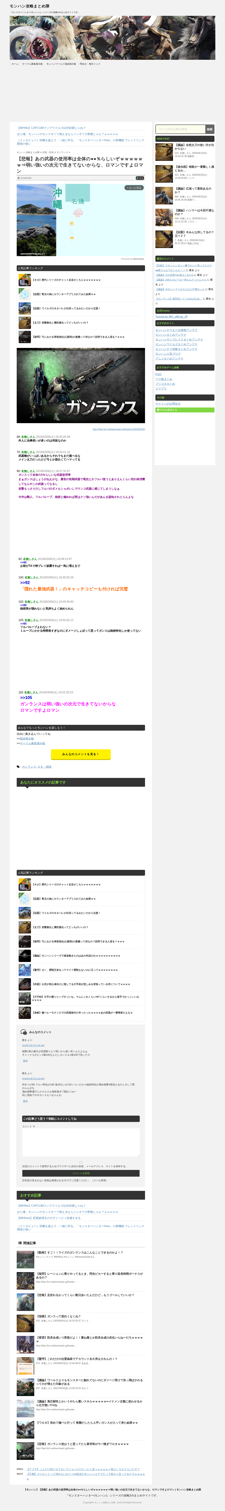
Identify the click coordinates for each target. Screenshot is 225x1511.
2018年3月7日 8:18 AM (33, 1078)
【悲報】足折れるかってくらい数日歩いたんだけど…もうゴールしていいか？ (85, 1295)
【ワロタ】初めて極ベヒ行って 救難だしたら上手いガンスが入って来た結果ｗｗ (87, 1422)
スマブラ (161, 388)
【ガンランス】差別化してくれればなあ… (178, 298)
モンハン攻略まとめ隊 (30, 6)
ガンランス (29, 766)
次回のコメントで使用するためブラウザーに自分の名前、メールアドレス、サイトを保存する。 (75, 1166)
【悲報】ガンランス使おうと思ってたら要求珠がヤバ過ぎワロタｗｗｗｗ (82, 1443)
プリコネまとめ (165, 383)
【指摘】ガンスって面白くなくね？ (58, 1316)
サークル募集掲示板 (32, 64)
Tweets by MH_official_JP (171, 316)
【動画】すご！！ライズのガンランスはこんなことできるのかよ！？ (79, 1252)
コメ (140, 178)
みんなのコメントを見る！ (80, 754)
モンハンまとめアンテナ (170, 334)
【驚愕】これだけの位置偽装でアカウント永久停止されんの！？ (77, 1358)
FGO (158, 374)
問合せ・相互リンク (90, 64)
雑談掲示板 (27, 738)
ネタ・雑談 (44, 766)
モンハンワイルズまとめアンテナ (176, 344)
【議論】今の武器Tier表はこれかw (174, 275)
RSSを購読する (168, 409)
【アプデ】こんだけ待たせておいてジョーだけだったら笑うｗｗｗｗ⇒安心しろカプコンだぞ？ (83, 1469)
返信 (25, 1060)
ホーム (15, 64)
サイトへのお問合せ (168, 403)
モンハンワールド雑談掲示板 (61, 64)
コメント (28, 1126)
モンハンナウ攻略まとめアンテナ (176, 349)
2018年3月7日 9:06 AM (33, 1045)
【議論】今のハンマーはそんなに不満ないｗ (180, 289)
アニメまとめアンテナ (169, 358)
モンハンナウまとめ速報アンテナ (176, 330)
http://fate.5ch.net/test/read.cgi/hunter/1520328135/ (119, 429)
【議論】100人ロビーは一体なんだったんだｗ (180, 279)
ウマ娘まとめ (163, 379)
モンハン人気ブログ (168, 353)
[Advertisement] (112, 93)
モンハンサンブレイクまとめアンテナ (179, 339)
